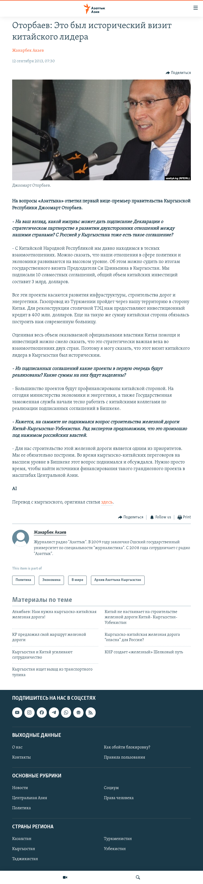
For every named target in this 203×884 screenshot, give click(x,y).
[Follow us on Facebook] (42, 713)
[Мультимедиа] (65, 877)
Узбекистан (115, 849)
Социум (111, 788)
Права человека (119, 798)
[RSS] (91, 713)
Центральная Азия (29, 798)
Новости (20, 788)
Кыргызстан (23, 849)
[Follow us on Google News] (78, 713)
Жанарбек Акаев (28, 51)
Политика (21, 808)
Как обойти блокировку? (127, 747)
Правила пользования (124, 757)
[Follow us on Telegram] (54, 713)
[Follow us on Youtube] (17, 713)
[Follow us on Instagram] (29, 713)
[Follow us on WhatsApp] (66, 713)
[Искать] (138, 877)
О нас (17, 747)
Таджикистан (25, 859)
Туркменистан (118, 839)
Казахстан (21, 839)
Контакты (21, 757)
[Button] (178, 72)
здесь (107, 502)
